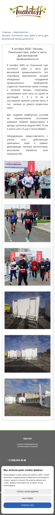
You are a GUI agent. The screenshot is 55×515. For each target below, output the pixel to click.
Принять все (27, 505)
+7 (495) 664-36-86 (17, 460)
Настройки (27, 498)
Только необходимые (27, 492)
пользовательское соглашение (27, 446)
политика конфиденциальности (27, 444)
